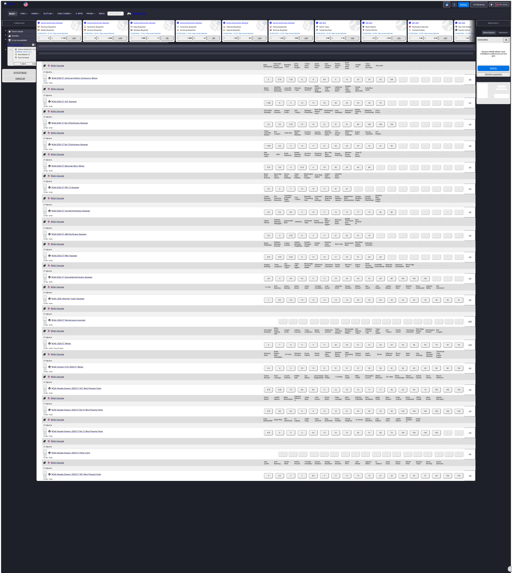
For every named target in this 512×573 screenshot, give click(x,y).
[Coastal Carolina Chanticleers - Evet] (380, 216)
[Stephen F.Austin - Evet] (369, 372)
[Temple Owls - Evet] (369, 83)
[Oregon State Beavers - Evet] (335, 193)
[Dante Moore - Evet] (302, 304)
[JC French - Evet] (369, 437)
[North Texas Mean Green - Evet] (358, 83)
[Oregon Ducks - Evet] (290, 128)
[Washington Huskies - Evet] (335, 128)
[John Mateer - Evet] (391, 304)
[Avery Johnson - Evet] (324, 437)
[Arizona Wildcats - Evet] (324, 150)
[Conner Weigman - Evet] (358, 437)
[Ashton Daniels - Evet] (436, 394)
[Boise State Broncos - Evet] (268, 193)
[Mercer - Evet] (391, 372)
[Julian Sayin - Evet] (313, 304)
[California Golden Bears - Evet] (346, 107)
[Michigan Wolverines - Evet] (313, 128)
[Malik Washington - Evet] (290, 415)
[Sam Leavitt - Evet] (380, 304)
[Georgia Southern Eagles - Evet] (369, 216)
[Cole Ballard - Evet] (391, 437)
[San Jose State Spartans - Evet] (335, 171)
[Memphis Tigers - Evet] (290, 83)
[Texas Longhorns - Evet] (279, 282)
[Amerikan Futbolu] (44, 49)
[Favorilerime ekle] (79, 23)
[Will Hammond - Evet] (458, 304)
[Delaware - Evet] (302, 240)
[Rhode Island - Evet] (324, 372)
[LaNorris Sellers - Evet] (447, 304)
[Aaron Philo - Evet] (358, 480)
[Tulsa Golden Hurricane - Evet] (380, 83)
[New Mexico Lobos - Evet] (268, 171)
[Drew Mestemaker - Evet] (268, 437)
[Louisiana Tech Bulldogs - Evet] (324, 216)
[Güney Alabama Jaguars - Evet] (346, 216)
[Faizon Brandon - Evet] (346, 480)
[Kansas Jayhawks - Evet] (380, 150)
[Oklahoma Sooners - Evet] (324, 282)
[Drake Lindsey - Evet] (414, 415)
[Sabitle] (45, 81)
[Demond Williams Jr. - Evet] (302, 415)
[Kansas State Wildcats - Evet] (302, 150)
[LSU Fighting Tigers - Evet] (290, 282)
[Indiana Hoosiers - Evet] (279, 128)
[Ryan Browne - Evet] (402, 415)
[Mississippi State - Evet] (425, 282)
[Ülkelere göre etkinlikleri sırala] (33, 82)
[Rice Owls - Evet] (391, 83)
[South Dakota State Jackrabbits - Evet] (279, 372)
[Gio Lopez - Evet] (402, 394)
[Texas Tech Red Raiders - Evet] (268, 150)
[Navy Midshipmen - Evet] (268, 83)
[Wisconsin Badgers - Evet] (358, 128)
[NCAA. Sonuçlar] (49, 49)
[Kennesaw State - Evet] (313, 240)
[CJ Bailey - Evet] (346, 394)
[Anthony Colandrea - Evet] (369, 415)
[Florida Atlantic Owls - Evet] (346, 83)
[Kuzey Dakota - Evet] (313, 372)
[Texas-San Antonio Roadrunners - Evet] (279, 83)
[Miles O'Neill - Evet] (369, 394)
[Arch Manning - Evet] (279, 304)
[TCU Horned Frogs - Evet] (346, 150)
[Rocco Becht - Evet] (335, 415)
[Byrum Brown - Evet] (414, 480)
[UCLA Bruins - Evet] (391, 128)
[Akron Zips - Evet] (346, 261)
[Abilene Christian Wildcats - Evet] (447, 372)
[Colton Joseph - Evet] (436, 415)
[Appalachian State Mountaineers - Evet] (358, 216)
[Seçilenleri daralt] (30, 82)
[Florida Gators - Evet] (346, 282)
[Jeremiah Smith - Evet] (346, 304)
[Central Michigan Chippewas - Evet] (302, 261)
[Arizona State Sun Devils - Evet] (335, 150)
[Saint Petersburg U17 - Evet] (358, 372)
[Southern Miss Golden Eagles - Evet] (391, 216)
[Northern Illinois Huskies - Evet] (358, 171)
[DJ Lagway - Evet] (302, 437)
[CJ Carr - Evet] (268, 304)
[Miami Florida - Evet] (268, 107)
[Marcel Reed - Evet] (414, 304)
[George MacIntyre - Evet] (335, 480)
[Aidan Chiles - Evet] (391, 415)
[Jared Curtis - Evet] (402, 480)
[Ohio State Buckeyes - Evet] (268, 128)
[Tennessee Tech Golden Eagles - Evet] (458, 372)
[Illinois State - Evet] (414, 372)
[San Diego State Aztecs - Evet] (279, 193)
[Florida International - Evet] (324, 240)
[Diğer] (471, 58)
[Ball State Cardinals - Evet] (380, 261)
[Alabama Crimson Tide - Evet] (380, 349)
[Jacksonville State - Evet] (290, 240)
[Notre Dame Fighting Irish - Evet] (279, 349)
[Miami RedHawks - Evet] (268, 261)
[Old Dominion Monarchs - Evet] (279, 216)
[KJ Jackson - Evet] (391, 480)
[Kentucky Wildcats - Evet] (402, 282)
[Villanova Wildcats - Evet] (402, 372)
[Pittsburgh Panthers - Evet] (313, 107)
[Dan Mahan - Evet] (313, 394)
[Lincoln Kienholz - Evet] (290, 394)
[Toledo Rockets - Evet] (290, 261)
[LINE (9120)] (39, 49)
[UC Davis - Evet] (290, 372)
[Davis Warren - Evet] (447, 394)
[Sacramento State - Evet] (358, 261)
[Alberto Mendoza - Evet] (391, 394)
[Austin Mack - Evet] (290, 480)
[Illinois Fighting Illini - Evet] (369, 128)
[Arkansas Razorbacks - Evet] (414, 282)
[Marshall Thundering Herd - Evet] (313, 216)
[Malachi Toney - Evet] (425, 304)
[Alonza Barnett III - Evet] (380, 437)
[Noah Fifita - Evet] (279, 437)
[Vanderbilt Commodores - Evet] (391, 282)
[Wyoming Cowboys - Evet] (324, 171)
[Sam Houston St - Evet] (369, 240)
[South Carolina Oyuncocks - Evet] (380, 282)
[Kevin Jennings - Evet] (279, 394)
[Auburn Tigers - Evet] (369, 282)
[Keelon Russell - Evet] (369, 304)
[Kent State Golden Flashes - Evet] (369, 261)
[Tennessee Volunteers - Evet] (335, 282)
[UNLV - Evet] (279, 171)
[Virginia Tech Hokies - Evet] (335, 107)
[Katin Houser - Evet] (358, 415)
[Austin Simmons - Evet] (458, 480)
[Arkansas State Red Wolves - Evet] (335, 216)
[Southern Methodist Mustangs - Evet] (279, 107)
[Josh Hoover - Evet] (335, 304)
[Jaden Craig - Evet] (313, 437)
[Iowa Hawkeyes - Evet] (346, 128)
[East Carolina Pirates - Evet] (335, 83)
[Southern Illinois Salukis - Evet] (346, 372)
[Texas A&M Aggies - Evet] (302, 282)
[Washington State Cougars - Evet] (313, 193)
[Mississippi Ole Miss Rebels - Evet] (313, 282)
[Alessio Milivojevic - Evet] (458, 415)
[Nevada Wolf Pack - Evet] (346, 171)
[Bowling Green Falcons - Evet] (335, 261)
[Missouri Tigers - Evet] (358, 282)
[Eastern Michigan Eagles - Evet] (313, 261)
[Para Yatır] (454, 4)
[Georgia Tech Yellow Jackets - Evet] (358, 107)
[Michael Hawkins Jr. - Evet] (425, 437)
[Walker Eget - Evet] (302, 394)
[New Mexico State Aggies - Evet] (335, 240)
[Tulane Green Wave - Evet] (313, 83)
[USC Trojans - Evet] (302, 128)
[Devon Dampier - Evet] (346, 437)
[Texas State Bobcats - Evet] (302, 193)
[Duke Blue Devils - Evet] (380, 107)
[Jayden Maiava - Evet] (402, 304)
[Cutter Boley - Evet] (436, 437)
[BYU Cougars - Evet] (279, 150)
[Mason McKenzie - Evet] (458, 394)
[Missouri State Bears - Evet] (346, 240)
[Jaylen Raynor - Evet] (414, 437)
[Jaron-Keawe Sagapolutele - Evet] (324, 394)
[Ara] (473, 49)
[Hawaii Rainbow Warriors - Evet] (302, 171)
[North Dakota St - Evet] (290, 171)
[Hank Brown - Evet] (447, 415)
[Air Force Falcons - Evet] (313, 171)
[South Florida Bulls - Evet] (324, 83)
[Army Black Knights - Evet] (302, 83)
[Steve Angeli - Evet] (358, 394)
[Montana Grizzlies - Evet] (302, 372)
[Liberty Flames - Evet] (268, 240)
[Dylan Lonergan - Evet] (346, 415)
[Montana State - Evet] (268, 372)
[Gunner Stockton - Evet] (358, 304)
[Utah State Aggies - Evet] (324, 193)
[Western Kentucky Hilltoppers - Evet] (279, 240)
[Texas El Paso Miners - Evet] (369, 171)
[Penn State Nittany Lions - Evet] (324, 128)
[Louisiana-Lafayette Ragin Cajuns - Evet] (290, 216)
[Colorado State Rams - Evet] (346, 193)
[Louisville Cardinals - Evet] (290, 107)
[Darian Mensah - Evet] (290, 304)
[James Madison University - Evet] (268, 216)
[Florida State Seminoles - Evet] (369, 107)
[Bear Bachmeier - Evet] (335, 437)
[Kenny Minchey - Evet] (447, 480)
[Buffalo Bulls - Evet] (324, 261)
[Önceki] (33, 45)
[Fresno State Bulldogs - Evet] (290, 193)
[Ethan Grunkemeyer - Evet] (414, 394)
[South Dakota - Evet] (380, 372)
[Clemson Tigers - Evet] (302, 107)
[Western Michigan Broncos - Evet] (279, 261)
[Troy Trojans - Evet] (302, 216)
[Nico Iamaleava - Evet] (380, 415)
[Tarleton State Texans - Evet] (335, 372)
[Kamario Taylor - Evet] (436, 480)
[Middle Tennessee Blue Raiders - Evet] (358, 240)
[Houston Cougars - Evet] (313, 150)
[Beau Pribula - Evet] (335, 394)
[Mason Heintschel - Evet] (425, 394)
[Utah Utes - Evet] (290, 150)
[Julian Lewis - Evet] (402, 437)
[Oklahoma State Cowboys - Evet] (358, 150)
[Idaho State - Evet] (425, 372)
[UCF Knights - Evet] (391, 150)
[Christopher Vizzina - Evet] (380, 394)
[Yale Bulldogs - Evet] (436, 372)
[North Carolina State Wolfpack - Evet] (324, 107)
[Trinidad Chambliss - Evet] (324, 304)
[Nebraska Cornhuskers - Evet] (380, 128)
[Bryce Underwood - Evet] (436, 304)
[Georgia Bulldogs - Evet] (268, 282)
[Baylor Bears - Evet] (369, 150)
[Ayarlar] (492, 4)
